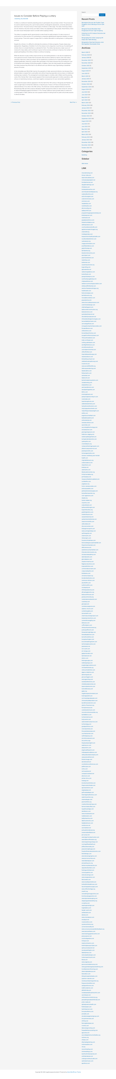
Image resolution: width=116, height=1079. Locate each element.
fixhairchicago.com (87, 759)
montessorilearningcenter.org (90, 981)
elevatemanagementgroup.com (90, 1016)
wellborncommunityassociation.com (92, 283)
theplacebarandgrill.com (88, 743)
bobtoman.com (86, 262)
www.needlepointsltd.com (89, 882)
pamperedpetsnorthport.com (90, 396)
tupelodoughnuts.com (88, 401)
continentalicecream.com (89, 568)
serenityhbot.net (86, 827)
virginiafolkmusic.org (87, 460)
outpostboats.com (87, 505)
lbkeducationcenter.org (88, 472)
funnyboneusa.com (87, 707)
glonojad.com (85, 604)
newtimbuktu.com (87, 206)
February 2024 (86, 105)
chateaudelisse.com (87, 281)
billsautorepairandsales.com (89, 976)
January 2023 (85, 139)
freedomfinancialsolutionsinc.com (91, 851)
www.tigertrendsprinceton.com (90, 837)
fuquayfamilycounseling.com (90, 1030)
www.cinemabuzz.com (88, 917)
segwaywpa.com (86, 790)
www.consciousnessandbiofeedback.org (93, 929)
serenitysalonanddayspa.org (89, 191)
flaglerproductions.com (88, 564)
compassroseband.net (88, 773)
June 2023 (85, 126)
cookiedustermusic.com (88, 710)
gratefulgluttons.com (87, 512)
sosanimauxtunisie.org (88, 264)
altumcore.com (86, 776)
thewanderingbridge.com (89, 632)
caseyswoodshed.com (88, 757)
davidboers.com (86, 811)
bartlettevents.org (87, 295)
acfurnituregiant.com (87, 196)
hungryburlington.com (88, 639)
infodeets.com (86, 187)
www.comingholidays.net (89, 531)
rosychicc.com (86, 502)
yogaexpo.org (85, 484)
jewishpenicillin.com (87, 451)
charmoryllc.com (86, 535)
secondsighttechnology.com (89, 427)
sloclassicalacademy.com (89, 554)
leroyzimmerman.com (88, 1018)
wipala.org (84, 498)
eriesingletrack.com (87, 394)
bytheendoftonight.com (88, 507)
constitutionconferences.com (90, 764)
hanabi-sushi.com (87, 910)
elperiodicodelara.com (88, 177)
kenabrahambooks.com (88, 578)
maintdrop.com (86, 260)
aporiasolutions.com (87, 787)
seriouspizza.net (86, 771)
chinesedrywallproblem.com (89, 700)
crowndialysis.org (87, 443)
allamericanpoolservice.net (89, 448)
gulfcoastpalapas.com (88, 792)
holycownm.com (86, 719)
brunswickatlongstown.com (89, 641)
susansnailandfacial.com (88, 832)
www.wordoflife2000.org (88, 366)
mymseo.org (85, 1037)
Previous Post (15, 102)
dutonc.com (85, 658)
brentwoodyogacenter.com (89, 896)
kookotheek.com (86, 274)
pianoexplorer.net (87, 936)
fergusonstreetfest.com (88, 983)
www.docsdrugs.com (87, 875)
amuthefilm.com (86, 582)
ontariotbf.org (85, 231)
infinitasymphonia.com (88, 590)
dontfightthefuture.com (88, 345)
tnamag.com (85, 780)
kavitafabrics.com (86, 714)
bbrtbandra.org (86, 250)
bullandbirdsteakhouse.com (89, 884)
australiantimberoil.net (88, 314)
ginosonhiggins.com (87, 677)
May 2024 (84, 97)
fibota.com (85, 959)
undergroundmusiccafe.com (89, 1058)
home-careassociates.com (89, 486)
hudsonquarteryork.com (88, 957)
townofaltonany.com (87, 688)
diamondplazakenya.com (88, 971)
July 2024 (84, 92)
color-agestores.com (87, 495)
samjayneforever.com (88, 985)
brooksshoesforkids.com (88, 783)
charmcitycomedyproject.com (90, 615)
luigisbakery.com (86, 908)
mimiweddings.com (87, 1051)
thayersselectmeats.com (88, 785)
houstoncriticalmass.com (89, 540)
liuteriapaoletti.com (87, 696)
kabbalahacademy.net (88, 418)
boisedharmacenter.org (88, 493)
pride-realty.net (86, 1002)
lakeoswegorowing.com (88, 1028)
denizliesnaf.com (86, 761)
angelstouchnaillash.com (88, 415)
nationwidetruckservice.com (89, 721)
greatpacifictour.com (87, 726)
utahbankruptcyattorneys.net (90, 361)
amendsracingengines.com (89, 856)
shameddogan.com (87, 799)
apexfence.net (86, 1063)
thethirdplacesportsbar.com (89, 945)
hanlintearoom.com (87, 1009)
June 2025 (85, 73)
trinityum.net (85, 941)
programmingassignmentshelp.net (91, 213)
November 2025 (86, 63)
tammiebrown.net (86, 655)
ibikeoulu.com (85, 623)
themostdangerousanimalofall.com (91, 542)
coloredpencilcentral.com (89, 349)
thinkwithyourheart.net (88, 359)
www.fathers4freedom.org (89, 839)
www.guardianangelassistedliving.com (92, 966)
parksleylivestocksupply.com (90, 491)
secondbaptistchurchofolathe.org (91, 1035)
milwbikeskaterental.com (89, 684)
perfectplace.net (86, 476)
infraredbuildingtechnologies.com (91, 319)
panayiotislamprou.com (88, 276)
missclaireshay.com (87, 173)
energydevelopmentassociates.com (92, 326)
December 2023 (86, 110)
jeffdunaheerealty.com (88, 846)
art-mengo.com (86, 651)
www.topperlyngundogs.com (90, 842)
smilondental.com (87, 420)
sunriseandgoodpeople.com (89, 698)
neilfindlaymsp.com (87, 736)
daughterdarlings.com (88, 184)
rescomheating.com (87, 1049)
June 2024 (85, 94)
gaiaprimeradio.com (87, 653)
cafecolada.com (86, 524)
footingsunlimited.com (88, 870)
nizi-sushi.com (86, 648)
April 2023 (85, 131)
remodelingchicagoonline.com (90, 893)
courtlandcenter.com (87, 733)
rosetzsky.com (86, 601)
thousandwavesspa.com (88, 731)
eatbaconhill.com (86, 210)
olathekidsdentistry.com (88, 403)
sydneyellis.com (86, 441)
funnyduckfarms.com (87, 1011)
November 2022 (86, 145)
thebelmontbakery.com (88, 222)
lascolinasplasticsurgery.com (90, 886)
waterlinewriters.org (87, 797)
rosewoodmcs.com (87, 922)
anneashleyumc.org (87, 863)
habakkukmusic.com (87, 823)
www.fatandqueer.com (88, 860)
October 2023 (85, 116)
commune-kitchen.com (88, 580)
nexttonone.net (86, 825)
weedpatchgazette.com (88, 389)
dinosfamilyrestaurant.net (89, 316)
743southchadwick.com (88, 337)
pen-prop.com (86, 835)
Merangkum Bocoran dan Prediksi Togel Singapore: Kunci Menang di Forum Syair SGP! (93, 24)
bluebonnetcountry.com (88, 253)
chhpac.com (85, 1039)
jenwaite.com (85, 1014)
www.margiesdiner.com (88, 877)
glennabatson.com (87, 559)
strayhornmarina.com (88, 561)
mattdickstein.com (87, 816)
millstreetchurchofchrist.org (89, 997)
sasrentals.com (86, 425)
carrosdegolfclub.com (88, 323)
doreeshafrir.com (86, 613)
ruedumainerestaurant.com (89, 599)
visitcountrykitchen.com (88, 670)
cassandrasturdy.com (88, 517)
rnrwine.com (85, 1025)
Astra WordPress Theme (74, 1072)
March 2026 (85, 52)
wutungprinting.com (87, 679)
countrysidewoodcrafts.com (89, 227)
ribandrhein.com (86, 465)
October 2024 (85, 84)
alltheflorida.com (86, 990)
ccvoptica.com (86, 903)
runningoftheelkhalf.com (88, 844)
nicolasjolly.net (86, 587)
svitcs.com (85, 769)
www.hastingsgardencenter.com (91, 933)
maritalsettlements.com (88, 681)
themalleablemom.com (88, 634)
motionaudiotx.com (87, 1044)
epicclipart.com (86, 255)
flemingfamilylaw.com (88, 1023)
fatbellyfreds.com (86, 952)
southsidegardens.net (88, 938)
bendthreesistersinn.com (89, 703)
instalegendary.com (87, 234)
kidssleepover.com (87, 215)
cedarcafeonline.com (87, 194)
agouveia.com (85, 1032)
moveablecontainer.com (88, 297)
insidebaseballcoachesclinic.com (91, 992)
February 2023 (86, 137)
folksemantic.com (86, 373)
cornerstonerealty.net (88, 926)
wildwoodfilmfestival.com (89, 286)
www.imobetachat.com (88, 813)
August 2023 (85, 121)
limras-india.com (86, 175)
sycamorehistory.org (87, 924)
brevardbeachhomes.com (89, 333)
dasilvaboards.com (87, 557)
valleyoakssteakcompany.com (90, 754)
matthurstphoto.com (87, 988)
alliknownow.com (86, 547)
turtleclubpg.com (86, 724)
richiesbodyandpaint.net (88, 180)
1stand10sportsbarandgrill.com (90, 411)
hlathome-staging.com (88, 434)
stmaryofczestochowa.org (89, 627)
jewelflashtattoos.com (88, 246)
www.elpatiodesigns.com (89, 955)
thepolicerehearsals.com (88, 545)
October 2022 (85, 147)
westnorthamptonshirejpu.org (90, 288)
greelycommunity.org (88, 597)
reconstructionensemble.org (90, 712)
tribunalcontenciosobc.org (89, 552)
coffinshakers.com (87, 625)
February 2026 (86, 55)
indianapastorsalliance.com (89, 752)
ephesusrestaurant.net (88, 948)
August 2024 (85, 89)
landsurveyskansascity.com (89, 865)
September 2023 (86, 118)
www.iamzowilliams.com (88, 931)
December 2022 (86, 142)
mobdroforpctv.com (87, 514)
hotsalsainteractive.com (88, 189)
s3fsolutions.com (86, 330)
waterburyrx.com (86, 745)
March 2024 (85, 102)
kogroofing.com (86, 267)
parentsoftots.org (86, 802)
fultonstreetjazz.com (87, 293)
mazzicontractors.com (88, 943)
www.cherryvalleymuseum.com (90, 302)
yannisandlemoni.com (88, 387)
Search (84, 12)
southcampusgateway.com (89, 279)
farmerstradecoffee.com (88, 806)
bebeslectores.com (87, 312)
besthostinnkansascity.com (89, 1054)
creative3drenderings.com (89, 804)
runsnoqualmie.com (87, 872)
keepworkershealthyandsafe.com (91, 236)
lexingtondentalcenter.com (89, 439)
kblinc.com (85, 392)
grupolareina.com (86, 300)
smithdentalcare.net (87, 1056)
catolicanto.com (86, 469)
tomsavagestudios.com (88, 453)
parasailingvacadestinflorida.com (91, 999)
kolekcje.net (85, 467)
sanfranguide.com (87, 533)
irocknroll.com (86, 363)
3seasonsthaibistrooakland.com (90, 479)
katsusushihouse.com (88, 594)
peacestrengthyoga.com (88, 849)
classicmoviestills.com (88, 521)
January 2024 (85, 108)
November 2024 (86, 81)
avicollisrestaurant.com (88, 738)
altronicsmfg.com (86, 208)
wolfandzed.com (86, 912)
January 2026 (85, 57)
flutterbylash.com (86, 1006)
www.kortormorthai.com (88, 858)
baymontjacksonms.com (88, 686)
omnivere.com (86, 201)
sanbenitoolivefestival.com (89, 519)
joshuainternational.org (88, 830)
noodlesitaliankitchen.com (89, 239)
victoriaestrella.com (87, 729)
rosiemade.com (86, 399)
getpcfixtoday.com (87, 248)
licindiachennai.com (87, 182)
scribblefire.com (86, 481)
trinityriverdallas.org (87, 474)
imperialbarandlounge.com (89, 354)
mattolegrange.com (87, 663)
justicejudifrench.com (88, 630)
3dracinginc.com (86, 538)
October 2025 (85, 65)
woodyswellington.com (88, 950)
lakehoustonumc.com (88, 820)
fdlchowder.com (86, 879)
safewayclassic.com (87, 224)
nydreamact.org (86, 241)
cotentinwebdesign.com (88, 305)
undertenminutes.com (88, 199)
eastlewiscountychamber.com (90, 549)
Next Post (73, 102)
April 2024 (85, 100)
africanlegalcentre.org (88, 592)
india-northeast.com (87, 340)
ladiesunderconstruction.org (90, 309)
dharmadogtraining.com (88, 1042)
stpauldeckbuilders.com (88, 867)
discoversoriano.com (87, 526)
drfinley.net (85, 1021)
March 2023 (85, 134)
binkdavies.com (86, 573)
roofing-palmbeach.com (88, 342)
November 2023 (86, 113)
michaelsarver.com (87, 429)
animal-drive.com (86, 778)
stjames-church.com (87, 608)
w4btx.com (85, 413)
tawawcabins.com (87, 370)
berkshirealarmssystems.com (90, 380)
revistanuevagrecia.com (88, 606)
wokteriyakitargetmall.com (89, 436)
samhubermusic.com (87, 1061)
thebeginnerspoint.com (88, 528)
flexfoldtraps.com (86, 853)
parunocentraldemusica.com (90, 964)
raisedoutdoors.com (87, 356)
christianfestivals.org (87, 667)
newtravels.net (86, 217)
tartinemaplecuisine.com (88, 644)
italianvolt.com (86, 378)
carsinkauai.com (86, 995)
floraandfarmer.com (87, 328)
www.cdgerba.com (87, 962)
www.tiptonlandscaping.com (89, 898)
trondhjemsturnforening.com (90, 969)
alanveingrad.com (87, 674)
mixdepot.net (85, 919)
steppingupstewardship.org (89, 900)
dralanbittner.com (86, 385)
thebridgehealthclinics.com (89, 794)
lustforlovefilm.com (87, 585)
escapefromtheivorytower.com (90, 335)
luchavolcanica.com (87, 717)
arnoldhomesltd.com (87, 347)
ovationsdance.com (87, 462)
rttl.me (83, 1047)
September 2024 (86, 86)
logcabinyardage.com (88, 809)
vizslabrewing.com (87, 382)
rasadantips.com (86, 203)
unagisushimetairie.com (88, 243)
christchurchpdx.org (87, 575)
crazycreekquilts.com (88, 571)
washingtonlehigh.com (88, 905)
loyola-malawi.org (87, 500)
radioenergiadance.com (88, 272)
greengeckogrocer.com (88, 432)
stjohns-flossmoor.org (88, 705)
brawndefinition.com (87, 566)
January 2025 (85, 78)
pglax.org (84, 691)
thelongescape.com (87, 660)
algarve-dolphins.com (88, 672)
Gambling (17, 18)
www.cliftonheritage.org (88, 889)
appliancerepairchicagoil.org (90, 229)
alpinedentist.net (86, 269)
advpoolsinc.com (86, 747)
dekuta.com (85, 915)
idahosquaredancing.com (89, 368)
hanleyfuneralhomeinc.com (89, 406)
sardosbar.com (86, 375)
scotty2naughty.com (87, 611)
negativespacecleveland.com (90, 693)
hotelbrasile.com (86, 290)
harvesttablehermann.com (89, 321)
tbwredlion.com (86, 973)
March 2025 (85, 76)
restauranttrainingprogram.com (90, 446)
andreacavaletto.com (87, 488)
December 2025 (86, 60)
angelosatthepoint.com (88, 750)
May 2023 (84, 129)
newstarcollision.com (88, 422)
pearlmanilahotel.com (88, 257)
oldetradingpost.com (87, 307)
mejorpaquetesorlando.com (89, 408)
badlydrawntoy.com (87, 818)
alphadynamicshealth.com (89, 1004)
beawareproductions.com (89, 618)
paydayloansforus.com (88, 220)
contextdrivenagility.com (88, 620)
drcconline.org (86, 740)
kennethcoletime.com (88, 637)
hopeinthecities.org (87, 509)
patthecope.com (86, 766)
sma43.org (85, 891)
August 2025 (85, 71)
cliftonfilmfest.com (87, 352)
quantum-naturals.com (88, 978)
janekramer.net (86, 646)
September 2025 (86, 68)
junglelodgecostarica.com (89, 665)
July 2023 (84, 124)
